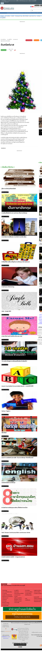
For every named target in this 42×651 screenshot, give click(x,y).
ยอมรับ (2, 3)
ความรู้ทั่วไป (9, 39)
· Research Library (5, 602)
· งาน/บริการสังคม (28, 593)
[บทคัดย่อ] (38, 15)
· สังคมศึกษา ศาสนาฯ (18, 599)
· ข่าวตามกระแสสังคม (28, 592)
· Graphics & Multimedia (7, 595)
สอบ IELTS (40, 332)
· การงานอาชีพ (16, 602)
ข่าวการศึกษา (3, 39)
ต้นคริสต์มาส (3, 148)
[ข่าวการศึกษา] (7, 15)
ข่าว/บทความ (36, 40)
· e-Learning (4, 593)
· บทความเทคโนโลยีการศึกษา (7, 592)
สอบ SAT (39, 335)
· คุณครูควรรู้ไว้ (36, 597)
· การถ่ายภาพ (4, 599)
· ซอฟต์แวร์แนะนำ (5, 598)
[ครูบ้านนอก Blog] (13, 15)
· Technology (4, 590)
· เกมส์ (26, 598)
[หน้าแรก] (2, 15)
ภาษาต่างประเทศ (29, 40)
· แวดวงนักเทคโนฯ (5, 605)
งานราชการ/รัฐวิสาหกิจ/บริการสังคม (9, 40)
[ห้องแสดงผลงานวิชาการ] (32, 15)
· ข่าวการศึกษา (27, 590)
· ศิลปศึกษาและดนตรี (17, 601)
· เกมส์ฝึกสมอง (27, 600)
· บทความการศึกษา (36, 592)
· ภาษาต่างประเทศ (17, 595)
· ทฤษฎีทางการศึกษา (37, 590)
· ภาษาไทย (16, 596)
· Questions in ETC (5, 604)
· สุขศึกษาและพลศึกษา (18, 598)
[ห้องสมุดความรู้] (18, 15)
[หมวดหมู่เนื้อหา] (26, 15)
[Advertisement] (19, 158)
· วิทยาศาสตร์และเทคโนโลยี (19, 593)
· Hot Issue (4, 601)
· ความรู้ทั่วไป (16, 590)
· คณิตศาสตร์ (16, 592)
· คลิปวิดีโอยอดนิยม (28, 595)
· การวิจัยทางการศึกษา (37, 593)
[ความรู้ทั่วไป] (3, 17)
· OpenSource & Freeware (7, 596)
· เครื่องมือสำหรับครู (37, 601)
